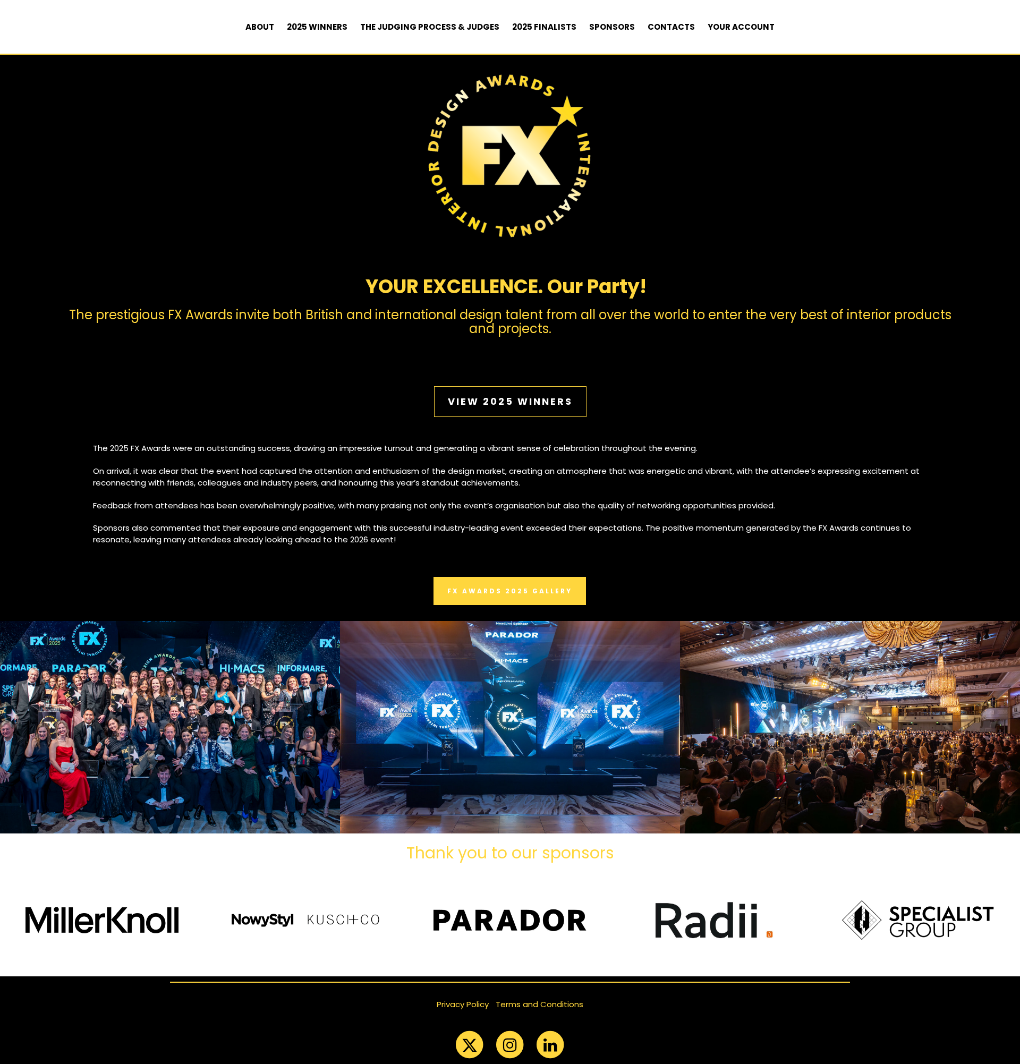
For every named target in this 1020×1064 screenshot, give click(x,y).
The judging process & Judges (429, 26)
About (259, 26)
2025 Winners (317, 26)
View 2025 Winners (510, 401)
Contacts (671, 26)
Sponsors (612, 26)
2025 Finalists (544, 26)
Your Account (741, 26)
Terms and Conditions (539, 1004)
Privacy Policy (463, 1004)
